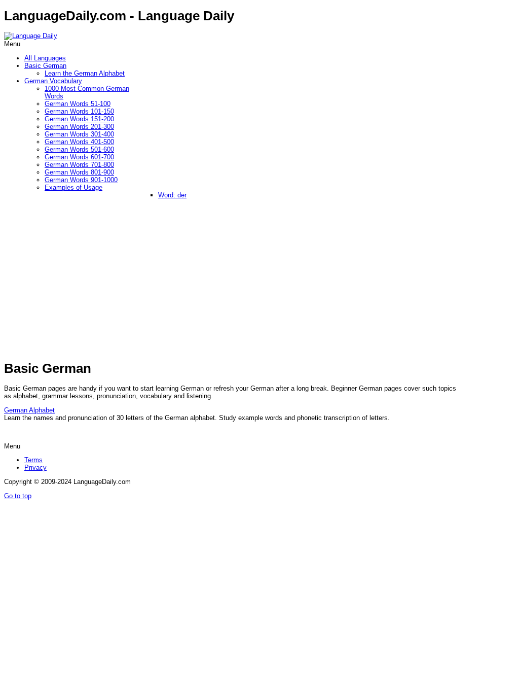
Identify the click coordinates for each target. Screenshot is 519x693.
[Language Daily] (30, 36)
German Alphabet (29, 410)
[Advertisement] (247, 282)
